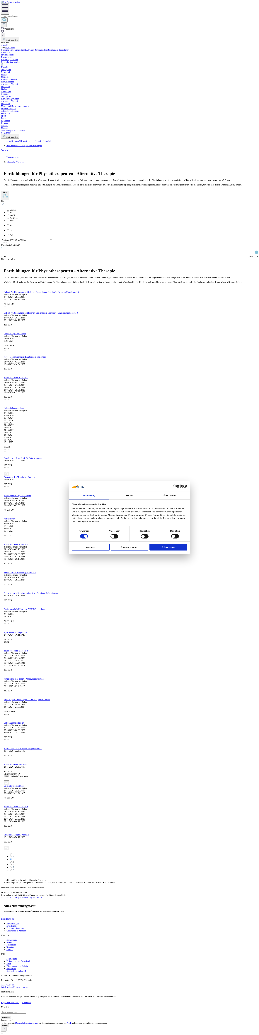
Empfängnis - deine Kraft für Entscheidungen (23, 458)
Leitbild (9, 949)
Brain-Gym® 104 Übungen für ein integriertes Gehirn (27, 699)
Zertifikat (14, 218)
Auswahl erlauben (129, 547)
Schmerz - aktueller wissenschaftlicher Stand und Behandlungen (31, 593)
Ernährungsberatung (15, 928)
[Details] (5, 310)
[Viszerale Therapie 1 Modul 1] (5, 844)
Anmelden (5, 45)
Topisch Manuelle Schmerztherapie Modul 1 (23, 748)
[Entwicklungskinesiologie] (5, 351)
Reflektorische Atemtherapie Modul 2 (20, 572)
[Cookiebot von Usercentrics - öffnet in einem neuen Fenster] (175, 486)
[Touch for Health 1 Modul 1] (5, 402)
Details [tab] (129, 495)
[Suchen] (4, 20)
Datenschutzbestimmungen (26, 1023)
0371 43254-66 (7, 985)
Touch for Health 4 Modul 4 (16, 807)
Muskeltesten (9, 519)
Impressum (11, 968)
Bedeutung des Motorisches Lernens (19, 477)
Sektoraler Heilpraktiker (14, 786)
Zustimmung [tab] (89, 495)
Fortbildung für (7, 919)
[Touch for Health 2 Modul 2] (5, 566)
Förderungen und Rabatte (17, 966)
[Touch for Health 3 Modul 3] (5, 673)
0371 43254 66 (7, 897)
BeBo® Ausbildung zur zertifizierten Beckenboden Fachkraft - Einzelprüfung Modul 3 (41, 313)
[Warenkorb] (2, 29)
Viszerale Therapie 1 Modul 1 (16, 835)
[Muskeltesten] (5, 538)
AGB (69, 1023)
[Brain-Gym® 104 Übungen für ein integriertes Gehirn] (5, 717)
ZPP (11, 221)
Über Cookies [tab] (169, 495)
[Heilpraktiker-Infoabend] (5, 452)
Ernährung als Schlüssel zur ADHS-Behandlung (24, 609)
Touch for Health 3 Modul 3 (16, 651)
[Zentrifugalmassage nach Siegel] (5, 512)
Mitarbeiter (11, 945)
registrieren (10, 47)
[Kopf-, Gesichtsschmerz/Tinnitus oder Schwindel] (5, 371)
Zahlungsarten (41, 50)
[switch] (114, 536)
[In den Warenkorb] (6, 474)
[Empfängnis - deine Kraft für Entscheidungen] (5, 470)
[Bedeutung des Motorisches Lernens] (5, 489)
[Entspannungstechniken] (5, 742)
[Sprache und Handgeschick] (5, 645)
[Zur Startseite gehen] (10, 2)
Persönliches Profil (18, 50)
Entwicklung (11, 940)
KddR (12, 215)
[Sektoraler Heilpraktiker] (5, 800)
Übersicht (5, 50)
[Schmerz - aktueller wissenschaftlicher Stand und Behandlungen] (5, 603)
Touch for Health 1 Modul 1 (16, 377)
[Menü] (5, 6)
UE (11, 230)
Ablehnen (90, 547)
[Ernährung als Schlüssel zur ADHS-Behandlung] (5, 626)
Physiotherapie (12, 923)
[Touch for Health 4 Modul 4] (5, 829)
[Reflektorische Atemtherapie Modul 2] (5, 587)
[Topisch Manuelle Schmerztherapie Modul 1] (5, 758)
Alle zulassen (168, 547)
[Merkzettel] (2, 32)
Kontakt (4, 67)
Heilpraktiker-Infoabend (14, 408)
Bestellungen (53, 50)
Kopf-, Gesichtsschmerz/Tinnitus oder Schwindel (25, 357)
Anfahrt (9, 942)
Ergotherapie (11, 926)
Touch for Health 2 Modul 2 (16, 544)
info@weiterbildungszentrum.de (28, 897)
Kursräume (11, 947)
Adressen (30, 50)
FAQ (8, 964)
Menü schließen (12, 40)
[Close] (2, 1033)
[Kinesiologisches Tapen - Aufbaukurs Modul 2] (5, 693)
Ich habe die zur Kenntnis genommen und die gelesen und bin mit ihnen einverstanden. (55, 1023)
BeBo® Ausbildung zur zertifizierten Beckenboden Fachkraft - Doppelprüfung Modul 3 (41, 292)
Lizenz (13, 210)
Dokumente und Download (18, 961)
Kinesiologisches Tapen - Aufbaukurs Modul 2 (24, 679)
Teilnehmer (64, 50)
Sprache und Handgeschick (15, 632)
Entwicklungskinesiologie (15, 333)
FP (11, 225)
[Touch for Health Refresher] (5, 779)
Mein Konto (11, 959)
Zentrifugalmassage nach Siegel (17, 495)
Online (13, 235)
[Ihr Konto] (3, 35)
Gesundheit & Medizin (16, 931)
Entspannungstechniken (14, 723)
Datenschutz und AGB (16, 971)
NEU (12, 212)
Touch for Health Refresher (15, 764)
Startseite (5, 150)
